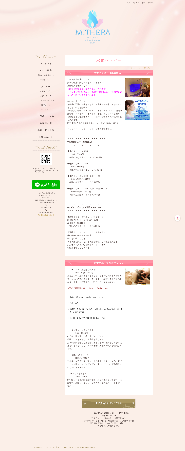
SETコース (46, 105)
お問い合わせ (147, 3)
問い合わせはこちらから (46, 215)
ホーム (133, 68)
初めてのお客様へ (46, 75)
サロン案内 (46, 70)
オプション (46, 109)
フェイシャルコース (46, 100)
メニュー (139, 68)
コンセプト (46, 63)
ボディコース (46, 96)
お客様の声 (46, 123)
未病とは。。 (46, 80)
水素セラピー (46, 91)
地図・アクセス (133, 3)
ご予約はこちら (46, 116)
